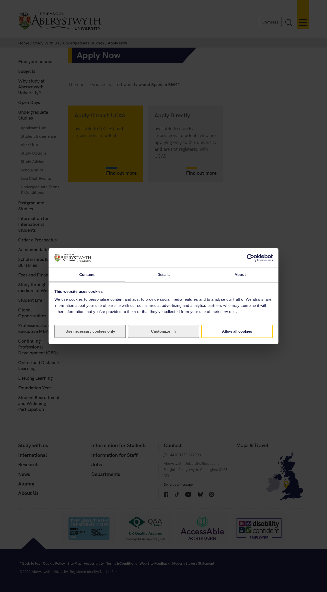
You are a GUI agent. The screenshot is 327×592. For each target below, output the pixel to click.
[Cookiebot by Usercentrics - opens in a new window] (250, 258)
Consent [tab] (87, 274)
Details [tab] (163, 274)
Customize (160, 331)
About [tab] (240, 274)
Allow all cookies (237, 331)
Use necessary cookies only (90, 331)
